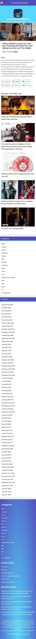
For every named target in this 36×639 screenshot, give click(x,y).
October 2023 (6, 409)
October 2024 (6, 372)
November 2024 (6, 369)
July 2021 (4, 488)
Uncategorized (6, 293)
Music (3, 271)
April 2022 (5, 461)
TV (3, 290)
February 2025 (6, 360)
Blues (3, 244)
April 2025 (5, 353)
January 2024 (6, 399)
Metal (3, 268)
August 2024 (5, 378)
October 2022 (6, 442)
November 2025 (6, 332)
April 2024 (5, 390)
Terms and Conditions (8, 582)
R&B (3, 280)
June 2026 (5, 310)
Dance (3, 250)
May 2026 (5, 314)
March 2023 (5, 430)
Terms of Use (22, 630)
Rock (3, 286)
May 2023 (5, 424)
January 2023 (6, 433)
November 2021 (6, 476)
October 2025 (6, 335)
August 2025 (5, 341)
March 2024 (5, 393)
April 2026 (5, 317)
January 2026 (6, 326)
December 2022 (6, 436)
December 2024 (6, 366)
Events (4, 256)
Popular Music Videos (8, 277)
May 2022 (5, 458)
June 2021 (5, 491)
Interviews (5, 265)
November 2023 (6, 406)
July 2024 (4, 381)
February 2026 (6, 323)
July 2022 (4, 452)
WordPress (14, 634)
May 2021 (5, 495)
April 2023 (5, 427)
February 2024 (6, 396)
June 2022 (5, 455)
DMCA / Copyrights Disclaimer (10, 576)
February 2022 (6, 467)
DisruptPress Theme (24, 634)
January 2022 (6, 470)
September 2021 (6, 482)
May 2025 (5, 350)
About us (4, 570)
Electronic (5, 253)
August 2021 (5, 485)
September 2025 (6, 338)
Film (3, 57)
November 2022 (6, 439)
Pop (3, 274)
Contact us (4, 567)
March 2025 (5, 356)
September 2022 (6, 445)
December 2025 (6, 329)
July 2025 (4, 344)
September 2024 (6, 375)
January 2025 (6, 363)
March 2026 (5, 320)
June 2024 (5, 384)
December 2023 (6, 403)
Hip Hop (4, 262)
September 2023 (6, 412)
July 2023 (4, 418)
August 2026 (5, 304)
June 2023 (5, 421)
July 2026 (4, 307)
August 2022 (5, 449)
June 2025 (5, 347)
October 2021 (6, 479)
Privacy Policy (5, 579)
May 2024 (5, 387)
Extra (11, 71)
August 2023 (5, 415)
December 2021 (6, 473)
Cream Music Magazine (19, 3)
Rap (3, 283)
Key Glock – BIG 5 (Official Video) (12, 228)
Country (4, 247)
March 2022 (5, 464)
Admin (16, 51)
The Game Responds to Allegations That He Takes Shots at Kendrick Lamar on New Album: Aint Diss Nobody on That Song (16, 146)
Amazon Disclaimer (7, 573)
